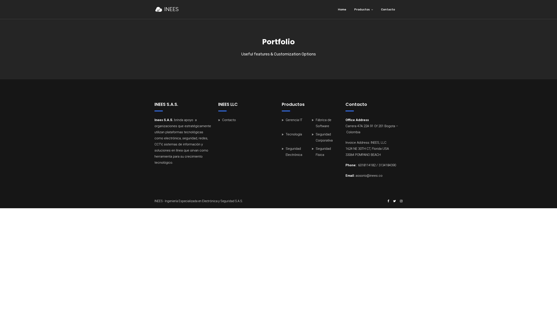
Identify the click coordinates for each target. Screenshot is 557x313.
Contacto (388, 9)
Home (342, 9)
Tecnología (294, 134)
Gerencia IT (294, 120)
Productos (362, 9)
